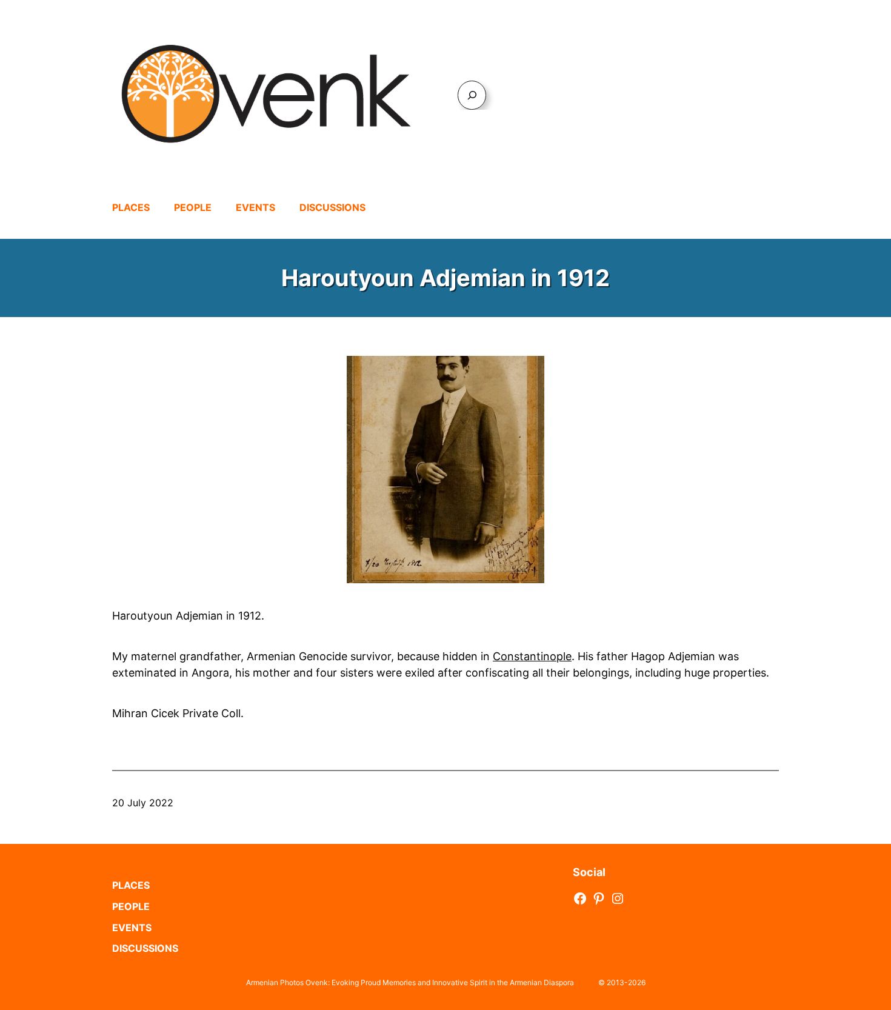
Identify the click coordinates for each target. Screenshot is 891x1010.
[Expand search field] (472, 95)
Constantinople (532, 656)
